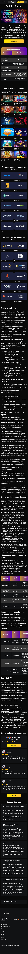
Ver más (14, 795)
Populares (3, 92)
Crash (15, 92)
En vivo (10, 92)
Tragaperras (22, 92)
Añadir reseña (14, 745)
